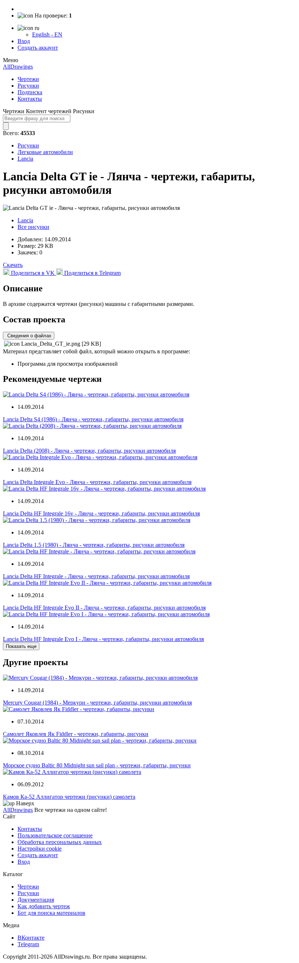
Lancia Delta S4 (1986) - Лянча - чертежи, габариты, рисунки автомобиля (93, 419)
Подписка (30, 92)
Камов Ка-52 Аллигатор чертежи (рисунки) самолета (69, 797)
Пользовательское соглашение (55, 835)
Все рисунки (33, 227)
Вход (24, 41)
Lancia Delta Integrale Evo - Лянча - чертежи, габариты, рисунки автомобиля (97, 482)
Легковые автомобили (45, 152)
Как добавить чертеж (44, 906)
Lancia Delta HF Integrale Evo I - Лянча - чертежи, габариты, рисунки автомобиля (103, 639)
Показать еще (21, 646)
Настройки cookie (40, 848)
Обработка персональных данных (60, 842)
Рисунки (28, 86)
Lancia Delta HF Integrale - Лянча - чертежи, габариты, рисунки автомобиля (96, 576)
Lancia (25, 159)
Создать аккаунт (38, 48)
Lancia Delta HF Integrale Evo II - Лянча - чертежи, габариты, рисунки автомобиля (104, 608)
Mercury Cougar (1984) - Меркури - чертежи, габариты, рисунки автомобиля (97, 702)
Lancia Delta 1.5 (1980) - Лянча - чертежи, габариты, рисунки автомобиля (94, 545)
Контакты (30, 99)
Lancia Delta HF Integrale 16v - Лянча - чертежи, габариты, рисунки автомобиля (101, 513)
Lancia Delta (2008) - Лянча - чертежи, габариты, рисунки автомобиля (89, 451)
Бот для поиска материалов (51, 913)
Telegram (28, 944)
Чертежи (28, 79)
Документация (36, 900)
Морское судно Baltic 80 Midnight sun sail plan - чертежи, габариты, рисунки (97, 765)
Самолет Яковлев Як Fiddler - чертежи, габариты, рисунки (75, 734)
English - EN (47, 34)
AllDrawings (18, 67)
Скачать (13, 265)
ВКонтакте (31, 938)
